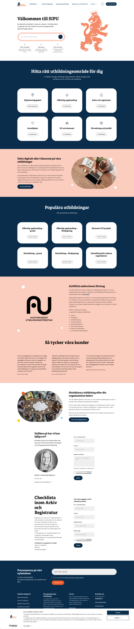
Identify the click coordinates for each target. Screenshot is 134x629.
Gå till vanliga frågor (100, 602)
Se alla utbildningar (25, 186)
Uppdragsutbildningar (62, 4)
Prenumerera (58, 582)
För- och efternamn (80, 437)
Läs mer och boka (32, 236)
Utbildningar (33, 4)
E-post (76, 446)
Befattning (77, 531)
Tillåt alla (117, 612)
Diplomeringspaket (47, 4)
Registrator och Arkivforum (80, 4)
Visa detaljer (26, 626)
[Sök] (60, 37)
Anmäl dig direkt (111, 4)
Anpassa (117, 617)
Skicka (78, 478)
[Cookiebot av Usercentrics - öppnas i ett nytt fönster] (13, 626)
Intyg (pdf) (85, 294)
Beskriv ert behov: (79, 454)
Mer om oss (72, 608)
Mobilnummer (78, 522)
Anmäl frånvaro (99, 606)
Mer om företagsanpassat (79, 419)
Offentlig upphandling (23, 603)
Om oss (93, 4)
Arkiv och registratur (22, 600)
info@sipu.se (99, 598)
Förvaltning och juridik (23, 606)
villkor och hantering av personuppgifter (84, 472)
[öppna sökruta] (102, 4)
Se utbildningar (67, 106)
